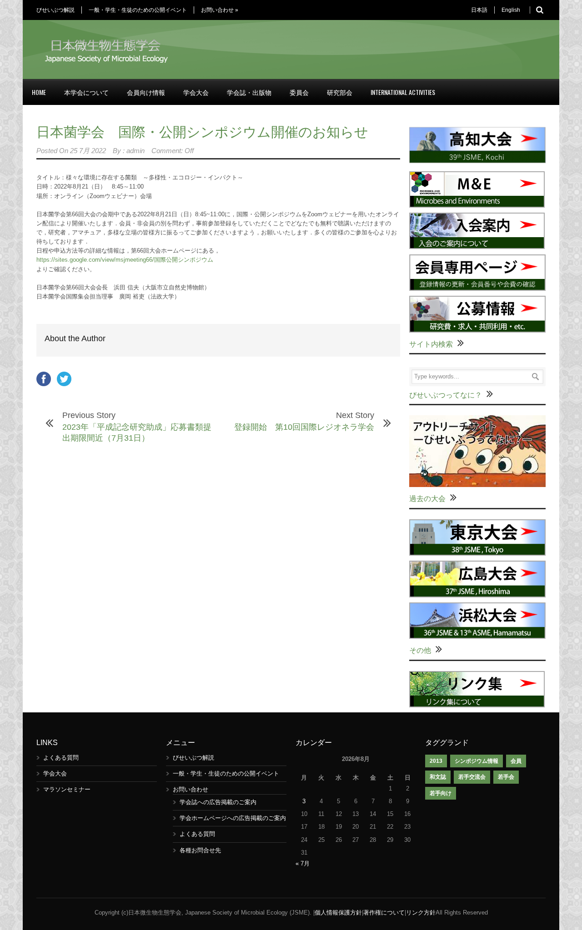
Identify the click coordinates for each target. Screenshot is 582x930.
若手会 (506, 777)
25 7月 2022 (88, 150)
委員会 (299, 92)
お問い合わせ (219, 10)
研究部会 (339, 92)
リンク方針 (421, 912)
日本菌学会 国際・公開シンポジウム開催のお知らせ (202, 131)
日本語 (479, 10)
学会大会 (196, 92)
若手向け (441, 793)
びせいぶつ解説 (55, 10)
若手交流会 (472, 777)
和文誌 (438, 777)
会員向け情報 (146, 92)
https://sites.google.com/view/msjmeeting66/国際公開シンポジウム (124, 259)
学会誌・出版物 (249, 92)
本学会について (86, 92)
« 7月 (303, 863)
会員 (516, 761)
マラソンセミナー (66, 789)
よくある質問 (61, 757)
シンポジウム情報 (476, 761)
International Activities (403, 92)
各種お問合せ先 (200, 850)
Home (39, 92)
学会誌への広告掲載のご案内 (218, 802)
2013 (436, 761)
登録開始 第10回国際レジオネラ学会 (304, 427)
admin (135, 150)
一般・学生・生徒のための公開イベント (138, 10)
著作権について (384, 912)
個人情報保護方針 (338, 912)
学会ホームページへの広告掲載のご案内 (233, 818)
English (511, 10)
